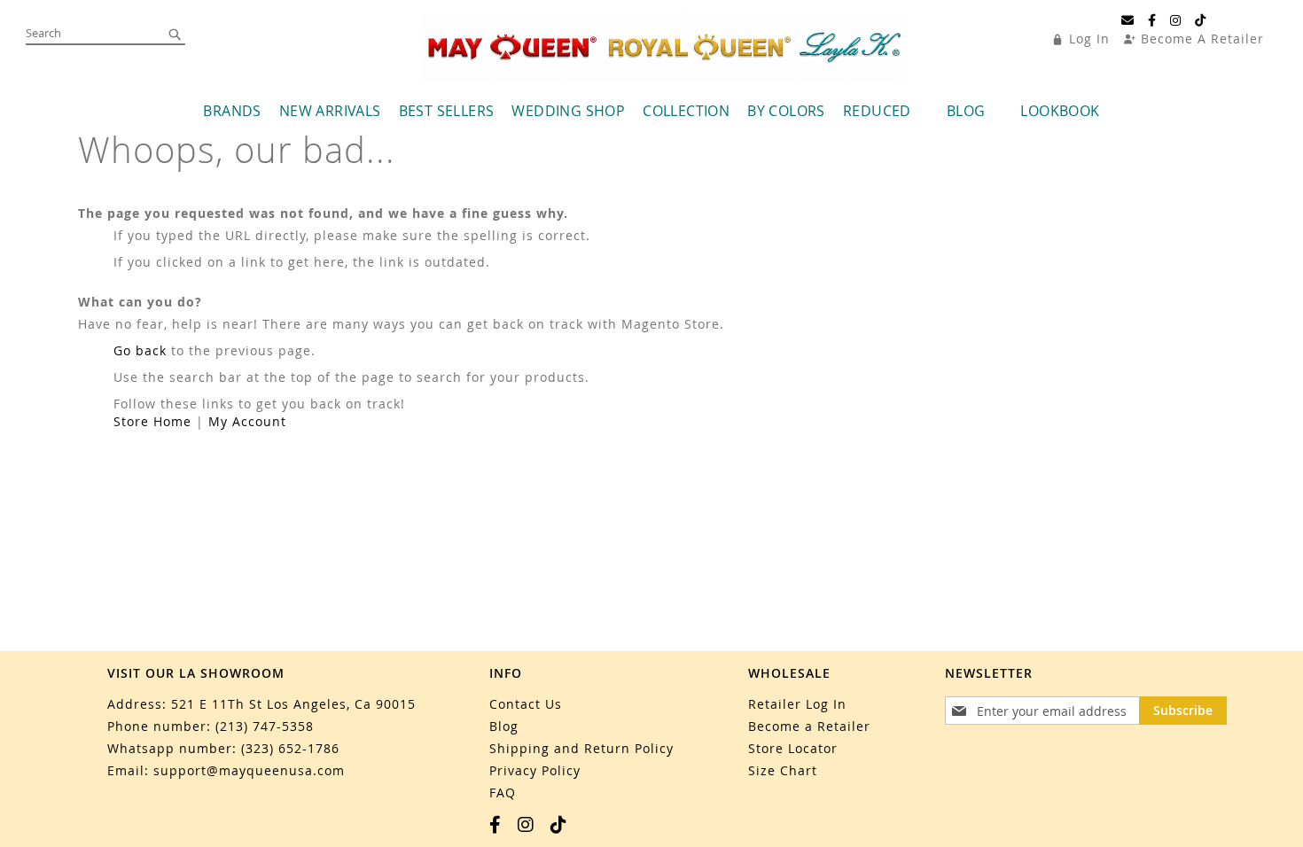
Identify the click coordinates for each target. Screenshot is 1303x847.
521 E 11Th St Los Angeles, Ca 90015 (293, 703)
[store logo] (665, 48)
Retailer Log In (797, 703)
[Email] (1128, 20)
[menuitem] (232, 111)
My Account (247, 421)
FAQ (502, 792)
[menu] (651, 111)
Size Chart (782, 770)
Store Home (152, 421)
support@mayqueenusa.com (249, 770)
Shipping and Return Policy (581, 748)
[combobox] (105, 33)
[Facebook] (1152, 20)
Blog (504, 726)
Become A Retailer (1202, 38)
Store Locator (793, 748)
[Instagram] (1176, 20)
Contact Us (525, 703)
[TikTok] (1200, 20)
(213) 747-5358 (264, 726)
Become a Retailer (809, 726)
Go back (140, 350)
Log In (1089, 38)
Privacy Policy (535, 770)
